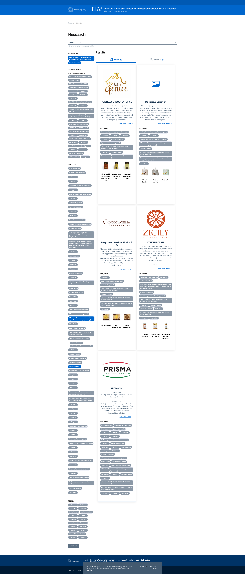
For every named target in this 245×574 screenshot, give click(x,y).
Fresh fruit (73, 211)
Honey (73, 260)
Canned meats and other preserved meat (81, 460)
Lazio (72, 516)
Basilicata (83, 505)
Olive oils (73, 305)
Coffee (73, 452)
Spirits (73, 149)
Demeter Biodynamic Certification (78, 87)
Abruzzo (73, 505)
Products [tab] (158, 59)
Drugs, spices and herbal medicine (79, 478)
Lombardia (73, 519)
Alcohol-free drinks (74, 168)
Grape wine (73, 252)
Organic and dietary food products (78, 310)
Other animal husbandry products (79, 314)
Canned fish (72, 456)
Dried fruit (73, 473)
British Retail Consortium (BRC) (78, 84)
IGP (73, 121)
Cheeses (73, 181)
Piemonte (83, 523)
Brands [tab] (118, 59)
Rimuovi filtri (73, 546)
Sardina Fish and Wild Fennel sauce (166, 336)
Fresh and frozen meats (76, 207)
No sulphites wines (74, 146)
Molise (73, 523)
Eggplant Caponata (145, 335)
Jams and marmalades (75, 273)
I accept (154, 568)
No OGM (83, 142)
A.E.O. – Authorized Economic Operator (80, 77)
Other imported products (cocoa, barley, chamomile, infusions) (80, 333)
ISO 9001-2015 (83, 128)
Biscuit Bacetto (144, 181)
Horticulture (72, 265)
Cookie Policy (152, 566)
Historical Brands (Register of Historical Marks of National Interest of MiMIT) (80, 116)
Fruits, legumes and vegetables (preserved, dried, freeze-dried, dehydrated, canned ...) (78, 235)
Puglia (73, 526)
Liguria (83, 516)
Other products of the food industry (79, 339)
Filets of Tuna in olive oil (155, 335)
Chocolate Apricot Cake (127, 326)
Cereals (73, 177)
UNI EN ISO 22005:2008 (76, 153)
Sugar (73, 405)
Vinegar (73, 422)
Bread (73, 435)
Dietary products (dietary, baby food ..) (80, 185)
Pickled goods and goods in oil (77, 358)
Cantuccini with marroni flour (127, 176)
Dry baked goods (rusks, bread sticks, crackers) (79, 483)
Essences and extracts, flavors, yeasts (80, 194)
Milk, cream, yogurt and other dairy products (79, 283)
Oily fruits (73, 301)
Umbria (73, 537)
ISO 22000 (73, 128)
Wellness (73, 492)
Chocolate (73, 465)
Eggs (73, 190)
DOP (73, 95)
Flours (73, 198)
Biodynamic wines (74, 80)
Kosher (73, 135)
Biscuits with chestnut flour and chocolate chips (106, 177)
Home (70, 23)
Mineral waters (73, 288)
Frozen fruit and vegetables (77, 220)
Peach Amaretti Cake (116, 326)
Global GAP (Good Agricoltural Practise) (80, 102)
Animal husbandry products (77, 173)
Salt (73, 383)
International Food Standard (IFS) (78, 124)
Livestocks (73, 277)
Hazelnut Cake (106, 325)
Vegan (85, 157)
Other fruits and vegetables (77, 328)
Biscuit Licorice (155, 181)
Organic (86, 146)
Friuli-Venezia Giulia (86, 512)
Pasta (73, 350)
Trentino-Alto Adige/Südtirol (77, 534)
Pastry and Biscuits (74, 354)
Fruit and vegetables (75, 228)
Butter (73, 448)
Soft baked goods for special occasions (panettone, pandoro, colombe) (80, 393)
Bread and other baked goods (77, 439)
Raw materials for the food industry (79, 370)
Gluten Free (73, 105)
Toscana (83, 530)
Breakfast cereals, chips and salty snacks (81, 443)
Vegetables (73, 417)
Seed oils (73, 388)
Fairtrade (82, 95)
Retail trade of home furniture (76, 342)
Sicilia (73, 530)
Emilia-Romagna (74, 512)
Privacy (143, 566)
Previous (99, 171)
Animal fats (73, 430)
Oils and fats (73, 297)
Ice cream (73, 269)
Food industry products (75, 203)
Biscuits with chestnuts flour (116, 176)
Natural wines (73, 142)
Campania (83, 508)
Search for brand (75, 42)
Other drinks (73, 324)
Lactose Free (83, 135)
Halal (82, 105)
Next (135, 171)
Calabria (73, 508)
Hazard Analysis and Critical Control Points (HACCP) (81, 110)
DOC (73, 91)
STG (83, 149)
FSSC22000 (73, 98)
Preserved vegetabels (75, 363)
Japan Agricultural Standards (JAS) (79, 131)
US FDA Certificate (74, 157)
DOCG (83, 91)
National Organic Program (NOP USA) (79, 139)
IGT (83, 121)
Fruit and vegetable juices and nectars (80, 224)
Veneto (83, 537)
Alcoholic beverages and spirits (78, 426)
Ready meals (73, 375)
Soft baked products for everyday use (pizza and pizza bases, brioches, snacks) (80, 399)
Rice (73, 379)
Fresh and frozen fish (75, 488)
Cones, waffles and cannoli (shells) (79, 469)
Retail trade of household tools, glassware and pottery (81, 345)
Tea (73, 409)
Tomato (73, 413)
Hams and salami (74, 256)
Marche (83, 519)
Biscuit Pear (166, 180)
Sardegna (83, 526)
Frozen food (73, 215)
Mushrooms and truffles (76, 292)
